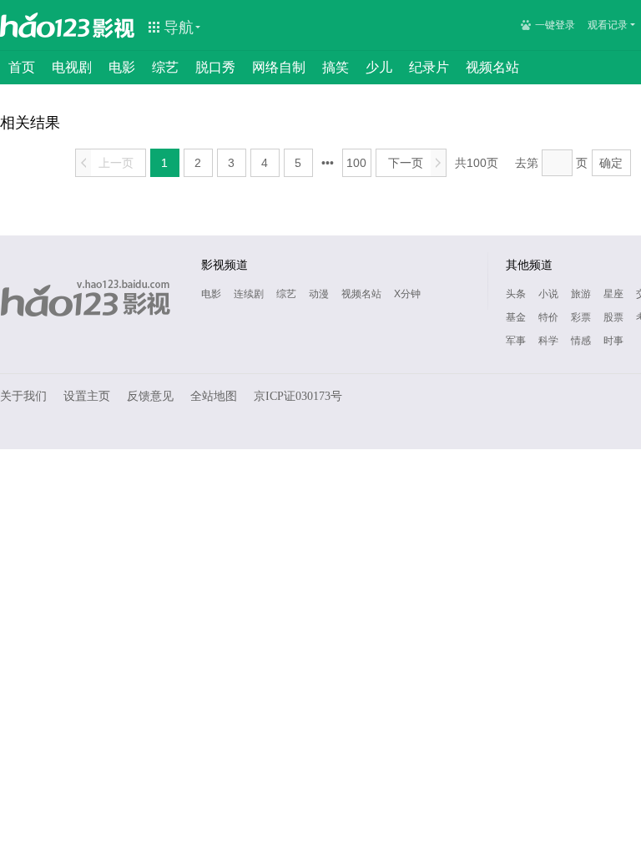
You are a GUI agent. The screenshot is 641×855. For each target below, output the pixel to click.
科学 (548, 341)
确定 (611, 162)
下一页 (415, 162)
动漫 (319, 294)
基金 (516, 317)
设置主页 (86, 396)
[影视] (114, 27)
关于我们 (23, 396)
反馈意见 (150, 396)
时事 (613, 341)
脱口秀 (215, 67)
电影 (122, 67)
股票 (613, 317)
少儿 (379, 67)
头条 (516, 294)
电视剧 (72, 67)
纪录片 (429, 67)
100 (356, 162)
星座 (613, 294)
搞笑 (335, 67)
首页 (21, 67)
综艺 (165, 67)
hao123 (45, 25)
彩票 (581, 317)
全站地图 (213, 396)
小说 (548, 294)
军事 (516, 341)
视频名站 (492, 67)
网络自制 (278, 67)
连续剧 (249, 294)
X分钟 (407, 294)
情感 (581, 341)
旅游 (581, 294)
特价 (548, 317)
